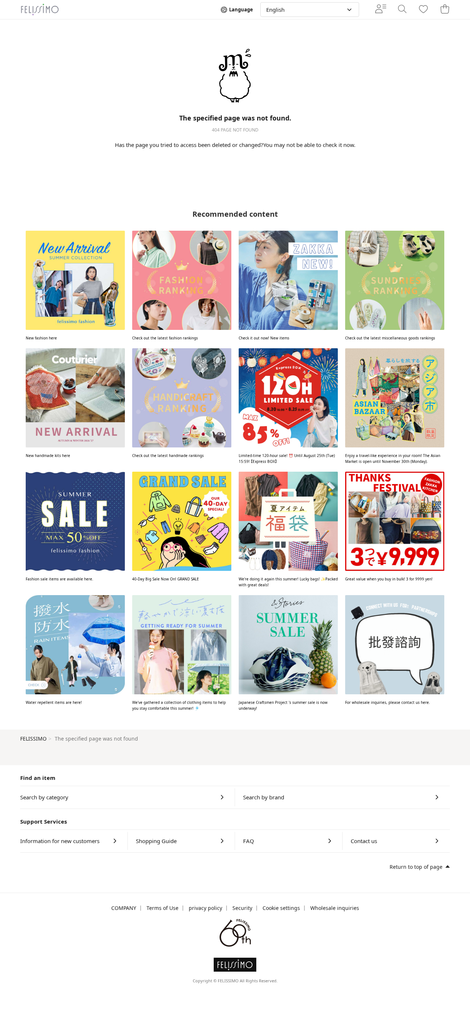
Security (242, 907)
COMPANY (123, 907)
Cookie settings (281, 907)
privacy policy (205, 907)
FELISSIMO (33, 738)
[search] (402, 9)
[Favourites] (423, 10)
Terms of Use (162, 907)
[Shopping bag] (444, 9)
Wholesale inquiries (334, 907)
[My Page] (380, 9)
